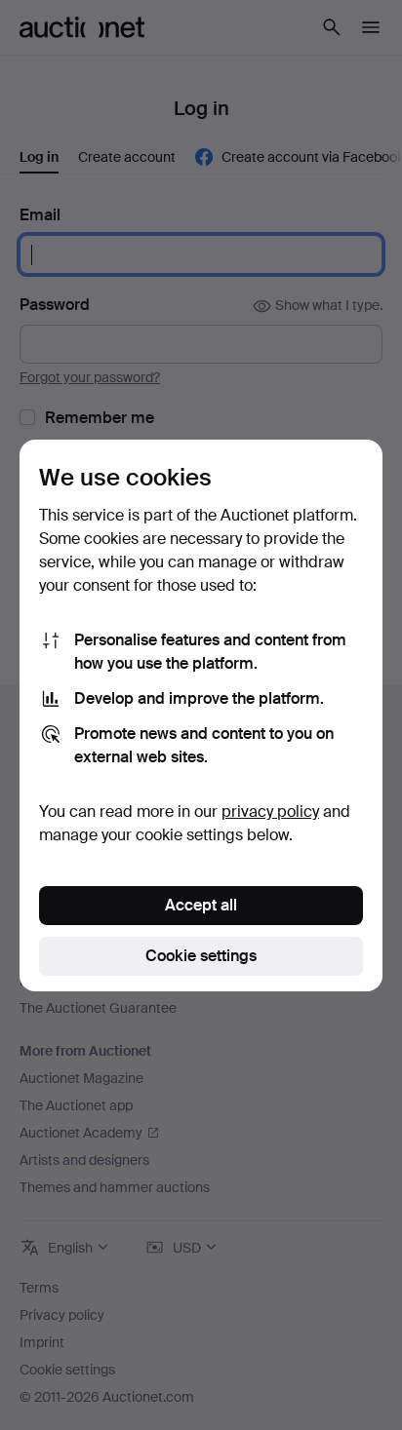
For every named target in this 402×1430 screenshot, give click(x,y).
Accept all (201, 905)
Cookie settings (201, 956)
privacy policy (270, 811)
